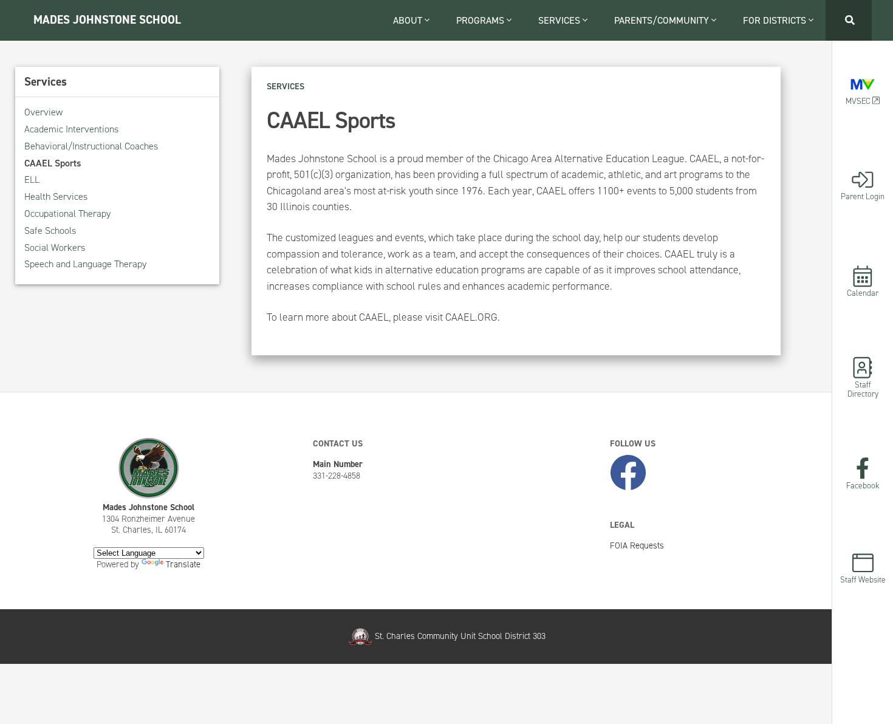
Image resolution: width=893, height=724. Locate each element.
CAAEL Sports (52, 163)
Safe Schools (50, 230)
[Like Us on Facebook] (628, 473)
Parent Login (862, 196)
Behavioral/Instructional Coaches (91, 146)
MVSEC (859, 100)
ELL (31, 179)
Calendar (862, 292)
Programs (481, 20)
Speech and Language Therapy (85, 264)
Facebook (863, 485)
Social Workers (54, 247)
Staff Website (863, 579)
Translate (183, 564)
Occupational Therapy (67, 213)
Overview (43, 112)
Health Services (55, 196)
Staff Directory (862, 388)
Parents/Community (662, 20)
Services (560, 20)
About (409, 20)
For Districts (776, 20)
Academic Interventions (71, 129)
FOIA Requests (637, 545)
